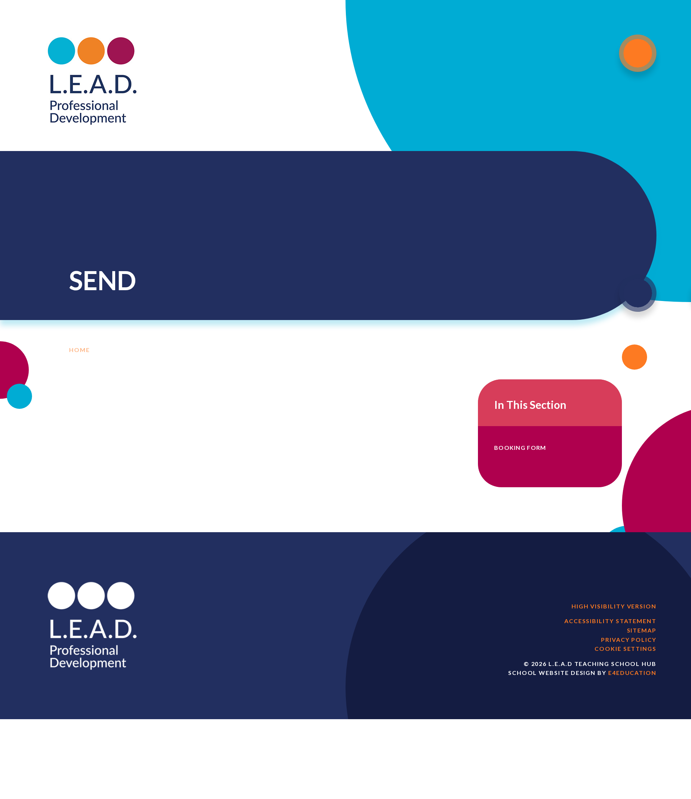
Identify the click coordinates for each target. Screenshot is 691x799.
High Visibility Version (614, 606)
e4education (632, 672)
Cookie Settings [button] (625, 648)
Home (79, 350)
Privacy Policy (628, 639)
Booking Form (520, 447)
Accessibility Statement (610, 620)
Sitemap (641, 630)
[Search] (637, 293)
